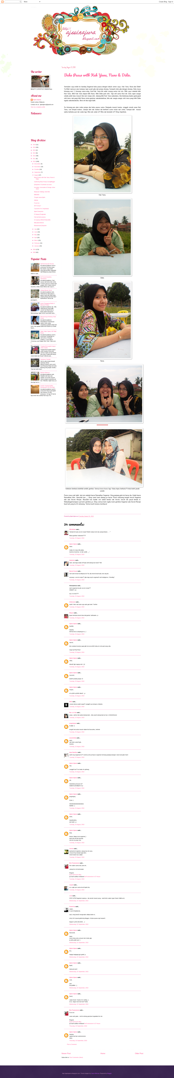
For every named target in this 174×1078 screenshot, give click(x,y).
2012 (34, 155)
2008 (34, 252)
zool (70, 895)
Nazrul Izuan (73, 571)
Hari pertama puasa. (40, 217)
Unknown (72, 602)
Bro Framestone (74, 863)
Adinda (36, 200)
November (37, 166)
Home (102, 1053)
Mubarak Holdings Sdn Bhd (42, 191)
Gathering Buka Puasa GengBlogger (44, 181)
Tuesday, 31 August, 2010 (76, 538)
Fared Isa (72, 906)
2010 (34, 161)
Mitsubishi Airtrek (39, 222)
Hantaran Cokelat (45, 359)
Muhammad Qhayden (40, 225)
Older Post (139, 1053)
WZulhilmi (72, 529)
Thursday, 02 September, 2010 (78, 1026)
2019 (34, 144)
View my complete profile (38, 107)
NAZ (70, 701)
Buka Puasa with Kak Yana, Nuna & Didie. (97, 75)
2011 (34, 158)
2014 (34, 150)
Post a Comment (72, 1044)
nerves (71, 848)
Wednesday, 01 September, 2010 (78, 900)
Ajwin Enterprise (38, 211)
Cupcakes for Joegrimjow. (41, 208)
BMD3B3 (36, 194)
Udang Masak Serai (46, 290)
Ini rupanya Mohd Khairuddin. (42, 220)
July (35, 229)
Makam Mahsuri (45, 372)
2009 (34, 249)
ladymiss (72, 560)
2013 (34, 153)
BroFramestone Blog (75, 874)
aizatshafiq (72, 738)
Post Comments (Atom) (76, 1057)
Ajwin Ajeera (33, 6)
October (36, 169)
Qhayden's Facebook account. (43, 184)
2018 (34, 147)
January (36, 246)
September (37, 172)
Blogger (109, 1073)
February (37, 243)
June (35, 232)
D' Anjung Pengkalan (40, 214)
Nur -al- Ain (72, 712)
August (36, 175)
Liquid (71, 885)
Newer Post (66, 1053)
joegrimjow (72, 723)
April (35, 237)
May (35, 234)
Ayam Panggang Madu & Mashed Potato (47, 304)
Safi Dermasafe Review (47, 264)
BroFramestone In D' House (92, 876)
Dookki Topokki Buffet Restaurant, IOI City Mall (47, 386)
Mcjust (71, 613)
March (36, 240)
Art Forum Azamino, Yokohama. (46, 277)
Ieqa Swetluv (73, 752)
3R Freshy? (37, 205)
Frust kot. (37, 203)
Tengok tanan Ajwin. (39, 197)
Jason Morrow (95, 1073)
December (37, 163)
